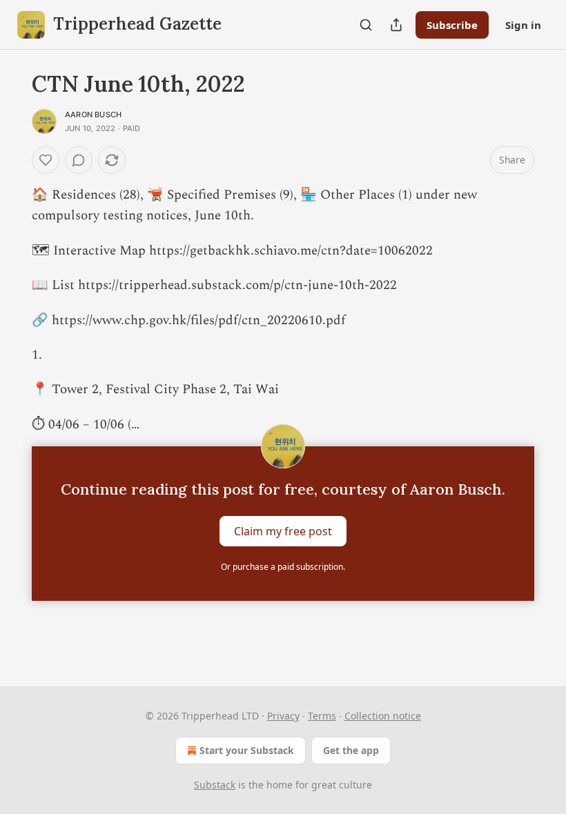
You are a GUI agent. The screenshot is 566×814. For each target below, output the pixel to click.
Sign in (523, 25)
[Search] (366, 25)
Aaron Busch (93, 114)
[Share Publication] (396, 25)
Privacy (283, 715)
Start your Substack (246, 750)
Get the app (351, 750)
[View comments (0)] (78, 160)
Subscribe (452, 25)
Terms (322, 715)
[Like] (45, 160)
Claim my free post (283, 531)
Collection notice (382, 715)
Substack (214, 784)
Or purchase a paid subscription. (283, 567)
